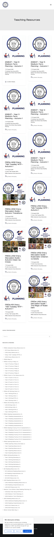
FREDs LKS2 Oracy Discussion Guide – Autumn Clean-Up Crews (13, 259)
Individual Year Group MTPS (12, 71)
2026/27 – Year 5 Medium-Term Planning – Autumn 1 (39, 64)
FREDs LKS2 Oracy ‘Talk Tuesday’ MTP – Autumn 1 (40, 208)
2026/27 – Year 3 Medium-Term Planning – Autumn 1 (14, 116)
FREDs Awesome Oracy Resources (13, 173)
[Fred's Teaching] (5, 5)
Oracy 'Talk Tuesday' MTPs (12, 171)
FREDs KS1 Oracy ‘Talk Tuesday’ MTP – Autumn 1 (14, 307)
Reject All (18, 531)
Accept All (27, 531)
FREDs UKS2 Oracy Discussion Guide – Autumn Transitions (13, 211)
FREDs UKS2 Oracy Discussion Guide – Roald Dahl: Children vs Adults (39, 256)
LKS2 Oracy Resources (11, 267)
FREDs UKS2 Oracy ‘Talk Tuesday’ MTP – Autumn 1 (14, 164)
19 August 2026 (9, 169)
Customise (9, 531)
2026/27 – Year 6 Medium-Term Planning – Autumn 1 (14, 64)
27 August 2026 (9, 69)
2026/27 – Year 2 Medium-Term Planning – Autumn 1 (39, 160)
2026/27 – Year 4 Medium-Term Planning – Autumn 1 (39, 112)
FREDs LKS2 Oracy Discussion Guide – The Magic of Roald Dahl (39, 305)
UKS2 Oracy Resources (11, 218)
